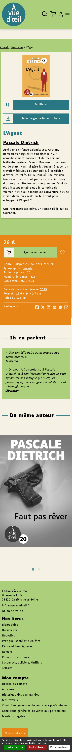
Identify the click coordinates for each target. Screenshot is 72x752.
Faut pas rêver (33, 481)
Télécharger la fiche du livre (41, 118)
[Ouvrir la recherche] (44, 13)
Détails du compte (14, 684)
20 (29, 272)
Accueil (4, 47)
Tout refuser (37, 747)
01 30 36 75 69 (12, 611)
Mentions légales (13, 716)
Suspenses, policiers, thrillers (35, 264)
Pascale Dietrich (21, 143)
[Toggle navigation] (66, 14)
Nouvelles (8, 635)
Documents (9, 630)
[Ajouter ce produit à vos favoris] (62, 252)
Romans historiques (15, 657)
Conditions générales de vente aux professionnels (36, 705)
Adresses (8, 689)
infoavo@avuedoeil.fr (16, 605)
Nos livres (17, 47)
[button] (44, 61)
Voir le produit (41, 500)
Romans (7, 652)
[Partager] (37, 307)
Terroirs (7, 668)
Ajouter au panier (35, 252)
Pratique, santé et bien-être (21, 641)
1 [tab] (33, 569)
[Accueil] (13, 14)
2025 (43, 289)
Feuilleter (41, 104)
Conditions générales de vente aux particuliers (34, 711)
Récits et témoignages (17, 646)
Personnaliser (59, 747)
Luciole (27, 268)
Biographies (10, 624)
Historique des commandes (20, 694)
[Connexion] (60, 14)
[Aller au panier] (53, 14)
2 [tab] (39, 569)
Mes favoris (10, 700)
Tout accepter (14, 747)
